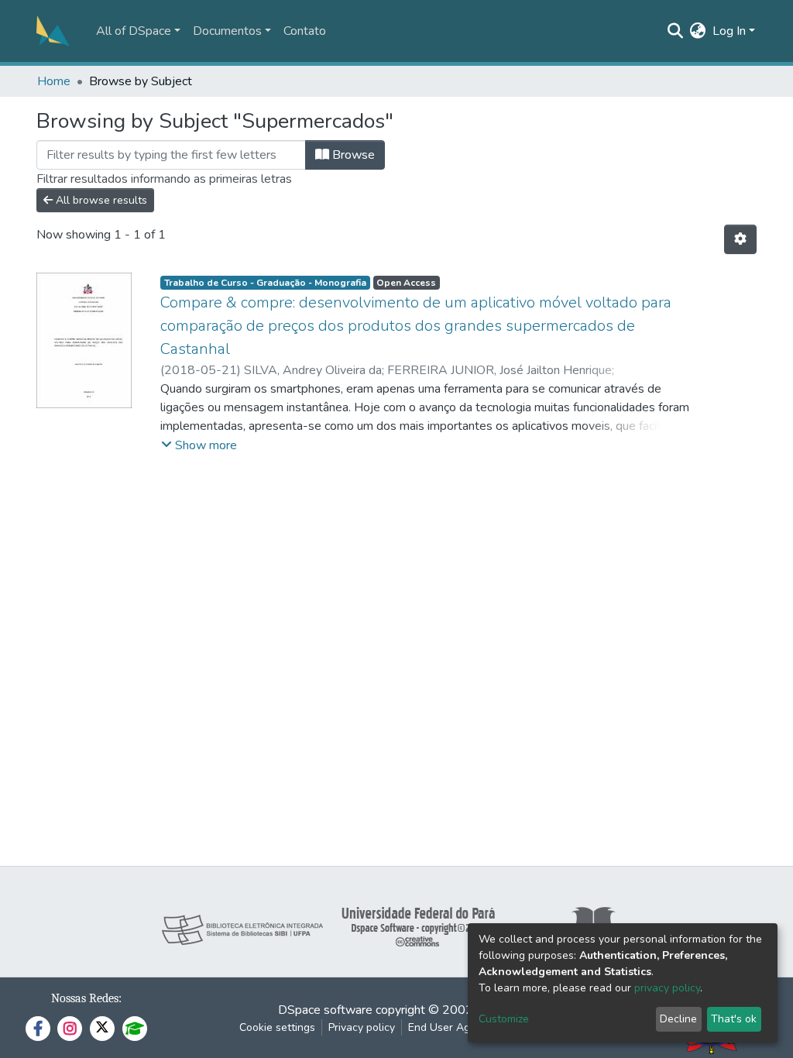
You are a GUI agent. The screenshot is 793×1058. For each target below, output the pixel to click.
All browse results (100, 200)
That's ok (734, 1019)
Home (53, 81)
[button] (698, 31)
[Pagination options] (740, 239)
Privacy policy (361, 1027)
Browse (352, 154)
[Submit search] (675, 31)
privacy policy (667, 988)
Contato (304, 31)
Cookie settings (277, 1027)
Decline (678, 1019)
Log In (729, 31)
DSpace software (325, 1009)
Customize (504, 1019)
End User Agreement (459, 1027)
